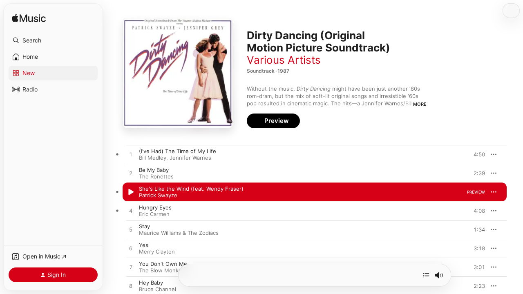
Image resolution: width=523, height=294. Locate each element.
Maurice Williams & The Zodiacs (179, 232)
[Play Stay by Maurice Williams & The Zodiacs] (131, 230)
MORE (420, 104)
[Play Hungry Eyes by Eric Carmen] (131, 211)
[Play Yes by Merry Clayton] (131, 248)
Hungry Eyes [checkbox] (155, 207)
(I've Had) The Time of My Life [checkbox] (177, 151)
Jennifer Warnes (190, 157)
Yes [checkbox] (143, 245)
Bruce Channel (157, 289)
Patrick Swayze (158, 195)
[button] (53, 40)
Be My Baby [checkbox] (154, 170)
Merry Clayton (157, 251)
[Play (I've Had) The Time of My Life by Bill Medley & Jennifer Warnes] (131, 154)
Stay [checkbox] (144, 226)
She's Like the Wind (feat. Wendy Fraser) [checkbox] (191, 188)
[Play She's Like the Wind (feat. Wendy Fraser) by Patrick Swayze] (131, 192)
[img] (29, 18)
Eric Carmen (154, 214)
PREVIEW (476, 154)
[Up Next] (426, 275)
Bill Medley (152, 157)
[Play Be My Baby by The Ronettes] (131, 173)
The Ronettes (156, 176)
